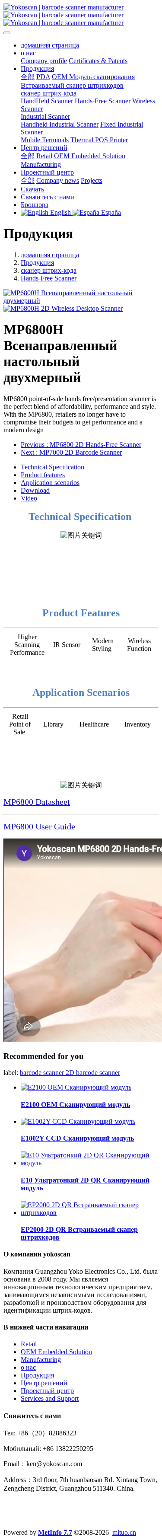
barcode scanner (43, 1072)
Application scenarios (50, 482)
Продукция (37, 262)
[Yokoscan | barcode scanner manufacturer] (81, 15)
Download (35, 490)
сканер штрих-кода (48, 270)
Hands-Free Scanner (48, 278)
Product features (43, 474)
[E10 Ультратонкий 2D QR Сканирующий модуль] (90, 1163)
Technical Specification (52, 467)
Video (29, 498)
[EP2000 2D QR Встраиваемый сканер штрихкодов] (90, 1212)
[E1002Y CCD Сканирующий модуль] (78, 1121)
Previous (81, 444)
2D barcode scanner (93, 1072)
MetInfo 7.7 (55, 1532)
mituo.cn (124, 1532)
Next (71, 452)
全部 (28, 76)
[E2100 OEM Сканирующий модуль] (76, 1087)
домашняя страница (50, 45)
